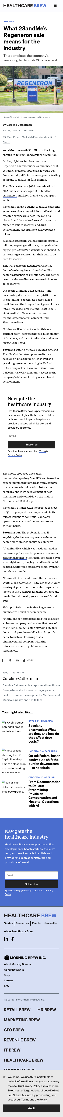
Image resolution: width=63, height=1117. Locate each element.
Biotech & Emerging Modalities (38, 136)
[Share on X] (10, 660)
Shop (7, 975)
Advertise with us (14, 969)
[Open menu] (55, 5)
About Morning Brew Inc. (18, 964)
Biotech (6, 141)
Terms (25, 1099)
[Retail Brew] (17, 1009)
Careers (8, 980)
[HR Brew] (47, 1009)
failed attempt (25, 354)
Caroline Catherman (19, 124)
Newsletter (50, 923)
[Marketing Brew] (22, 1019)
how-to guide (17, 571)
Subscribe (31, 444)
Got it (31, 1108)
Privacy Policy (31, 1086)
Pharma (17, 136)
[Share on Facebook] (2, 660)
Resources (22, 923)
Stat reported (31, 501)
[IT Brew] (12, 1050)
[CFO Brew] (14, 1029)
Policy (43, 1099)
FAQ (6, 985)
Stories (8, 923)
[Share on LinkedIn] (17, 660)
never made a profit (25, 191)
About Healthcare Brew (18, 931)
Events (36, 923)
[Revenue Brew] (20, 1040)
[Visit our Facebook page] (12, 939)
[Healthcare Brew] (23, 1060)
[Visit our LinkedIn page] (6, 939)
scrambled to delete (15, 557)
